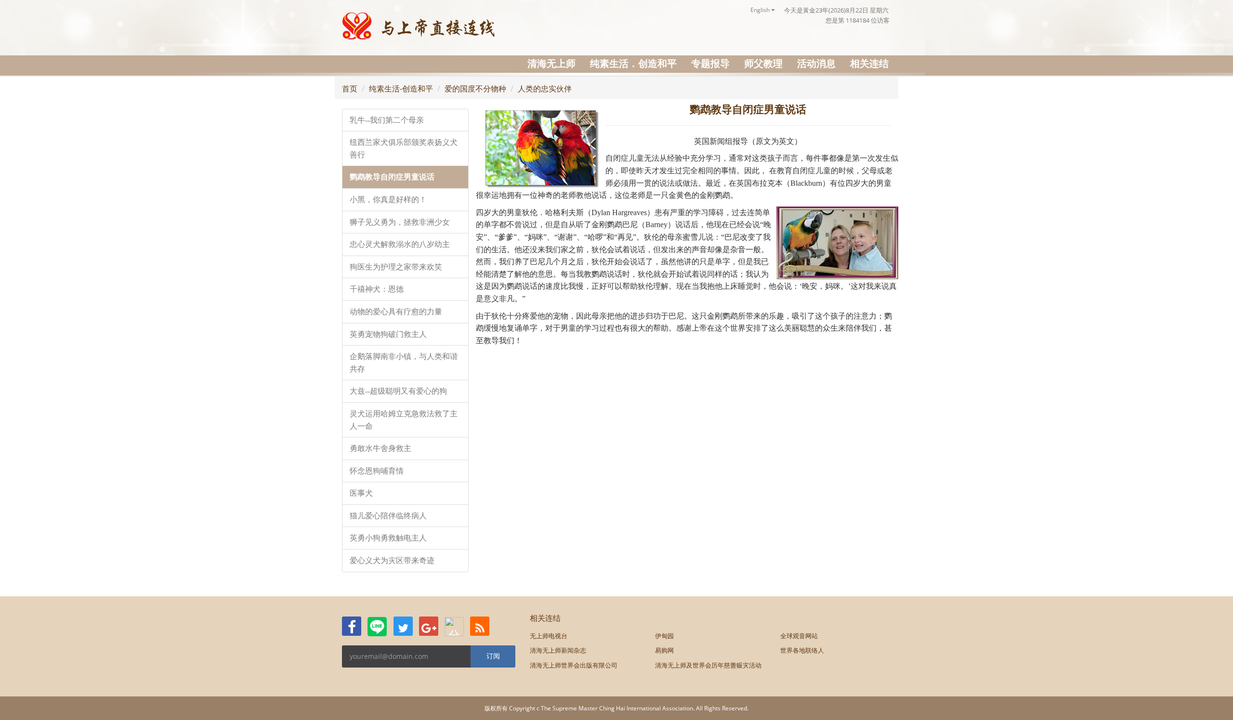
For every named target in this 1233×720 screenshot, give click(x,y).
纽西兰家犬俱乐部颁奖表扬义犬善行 (404, 148)
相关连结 (869, 63)
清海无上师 (551, 63)
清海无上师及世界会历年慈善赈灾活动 (708, 665)
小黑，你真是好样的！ (388, 199)
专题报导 (710, 63)
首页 (349, 88)
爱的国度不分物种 (475, 88)
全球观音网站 (799, 635)
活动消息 (816, 63)
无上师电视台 (548, 635)
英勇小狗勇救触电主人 (388, 538)
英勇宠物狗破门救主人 (388, 334)
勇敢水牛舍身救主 (380, 448)
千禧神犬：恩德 (377, 289)
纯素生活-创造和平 (401, 88)
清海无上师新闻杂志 (558, 650)
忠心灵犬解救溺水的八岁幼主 (400, 244)
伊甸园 (664, 635)
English (760, 10)
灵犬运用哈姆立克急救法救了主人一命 (404, 420)
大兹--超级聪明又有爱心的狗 (398, 391)
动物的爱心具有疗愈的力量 (396, 312)
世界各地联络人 (802, 650)
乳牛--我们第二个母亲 (387, 120)
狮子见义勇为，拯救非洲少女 (400, 222)
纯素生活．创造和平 (633, 63)
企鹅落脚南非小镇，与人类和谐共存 (404, 362)
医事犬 (361, 493)
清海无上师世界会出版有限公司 (573, 665)
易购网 (664, 650)
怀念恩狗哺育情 (377, 471)
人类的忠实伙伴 (545, 88)
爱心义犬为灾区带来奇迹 (392, 560)
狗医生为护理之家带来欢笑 (396, 267)
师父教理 (763, 63)
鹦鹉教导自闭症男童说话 (392, 177)
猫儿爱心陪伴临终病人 (388, 516)
